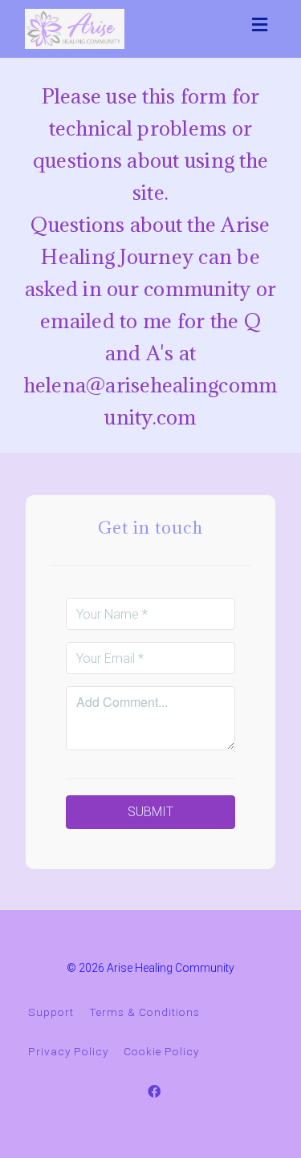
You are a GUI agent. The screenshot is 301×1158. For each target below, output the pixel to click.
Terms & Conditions (144, 1012)
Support (51, 1012)
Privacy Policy (68, 1051)
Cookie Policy (161, 1051)
